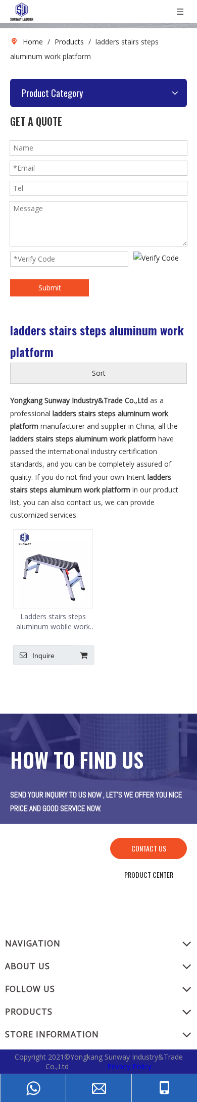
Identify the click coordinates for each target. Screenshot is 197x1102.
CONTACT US (148, 848)
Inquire (43, 656)
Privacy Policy (129, 1066)
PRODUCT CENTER (148, 874)
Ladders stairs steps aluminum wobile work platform (53, 622)
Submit (49, 287)
